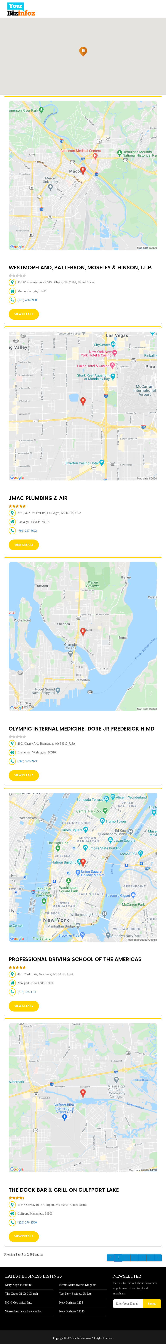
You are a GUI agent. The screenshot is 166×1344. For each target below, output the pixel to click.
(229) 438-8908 (27, 300)
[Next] (158, 1258)
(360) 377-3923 (27, 761)
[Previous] (110, 1258)
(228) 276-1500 (27, 1222)
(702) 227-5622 (27, 530)
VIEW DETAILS (23, 314)
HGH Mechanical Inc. (18, 1302)
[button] (83, 51)
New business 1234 (71, 1302)
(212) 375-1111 (27, 992)
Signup (152, 1303)
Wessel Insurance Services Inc (23, 1311)
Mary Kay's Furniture (18, 1284)
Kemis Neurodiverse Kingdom (77, 1284)
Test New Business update (75, 1293)
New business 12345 (72, 1311)
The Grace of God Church (21, 1293)
